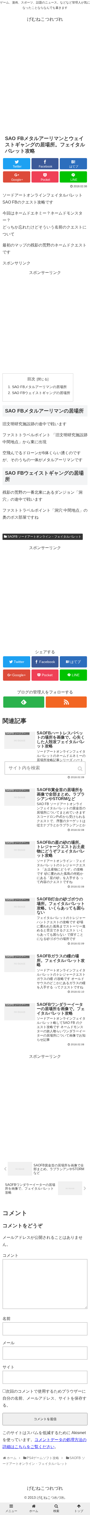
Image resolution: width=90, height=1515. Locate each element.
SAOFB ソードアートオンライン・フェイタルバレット (44, 536)
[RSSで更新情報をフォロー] (66, 702)
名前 (6, 1318)
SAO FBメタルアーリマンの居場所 (39, 387)
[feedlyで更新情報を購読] (23, 702)
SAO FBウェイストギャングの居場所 (41, 393)
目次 (31, 379)
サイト (8, 1367)
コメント (10, 1255)
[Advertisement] (45, 81)
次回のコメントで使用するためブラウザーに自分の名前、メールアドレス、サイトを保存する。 (44, 1398)
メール (8, 1343)
